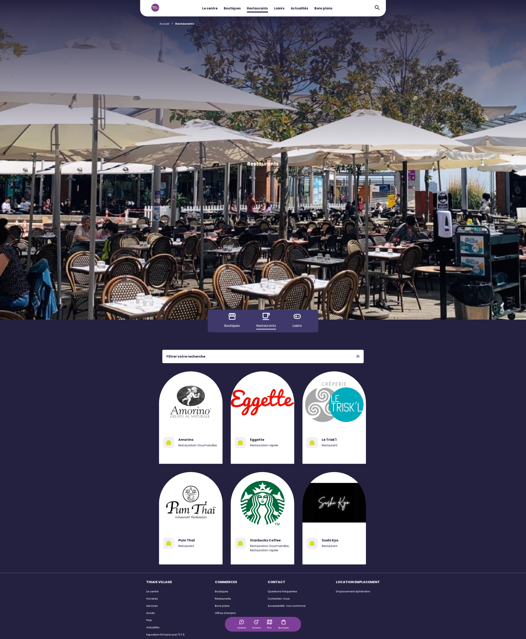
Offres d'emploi (225, 613)
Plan (269, 627)
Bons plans (323, 8)
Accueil (164, 24)
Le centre (210, 8)
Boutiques (232, 8)
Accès (150, 613)
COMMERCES (226, 582)
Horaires (152, 599)
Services (152, 606)
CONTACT (276, 582)
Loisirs (279, 8)
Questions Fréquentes (282, 591)
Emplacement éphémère (353, 591)
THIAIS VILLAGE (159, 582)
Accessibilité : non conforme (287, 606)
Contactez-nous (279, 599)
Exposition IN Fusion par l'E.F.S (165, 635)
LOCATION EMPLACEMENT (358, 582)
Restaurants (257, 8)
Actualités (299, 8)
